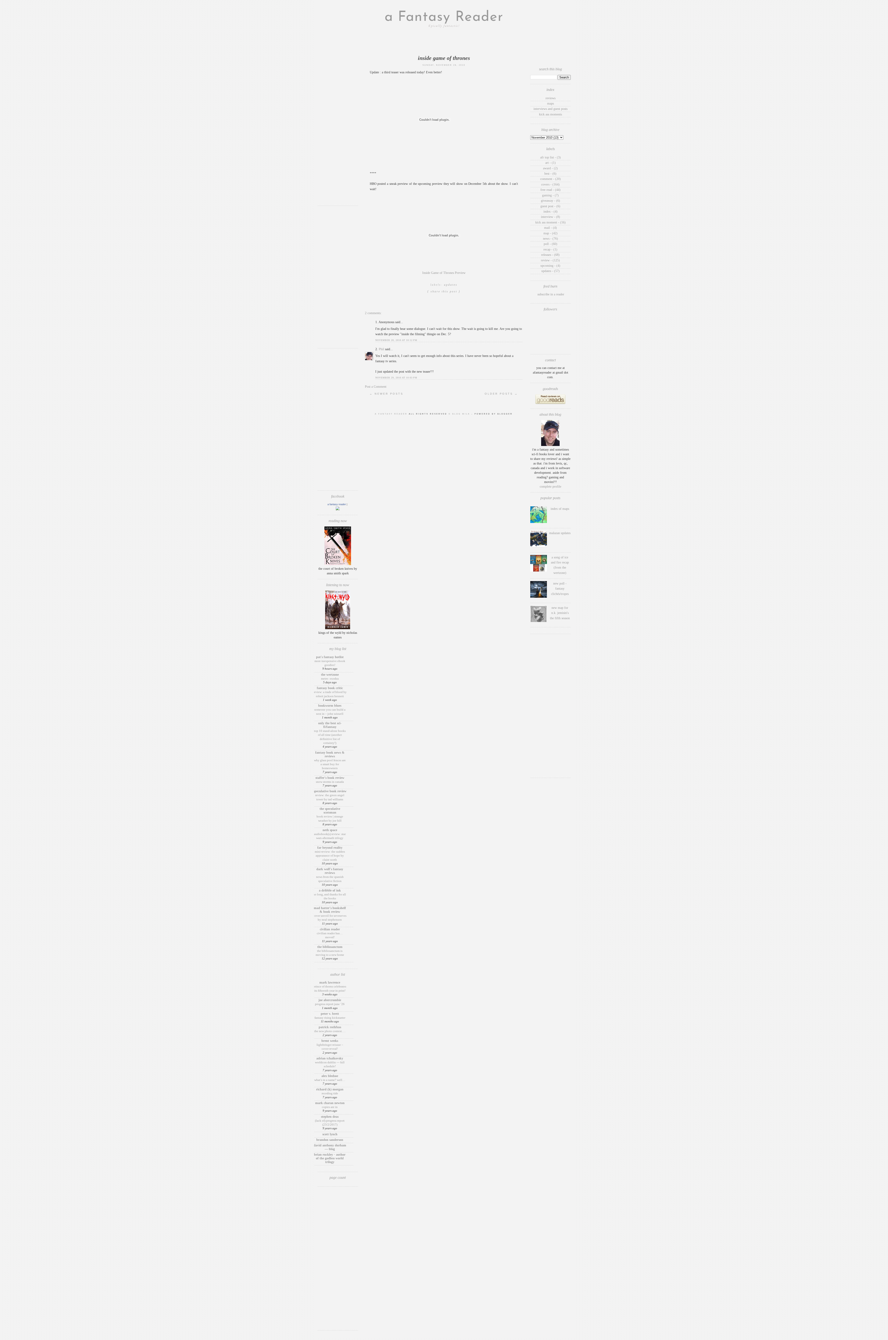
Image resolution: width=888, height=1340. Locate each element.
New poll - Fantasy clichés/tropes (560, 589)
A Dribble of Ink (330, 890)
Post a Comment (375, 386)
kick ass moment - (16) (550, 222)
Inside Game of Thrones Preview (444, 273)
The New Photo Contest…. (329, 1031)
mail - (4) (550, 227)
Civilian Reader (330, 929)
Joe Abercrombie (329, 1000)
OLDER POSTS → (501, 393)
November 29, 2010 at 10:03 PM (396, 377)
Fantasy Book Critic (330, 688)
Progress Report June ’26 (330, 1004)
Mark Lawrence (329, 982)
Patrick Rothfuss (330, 1027)
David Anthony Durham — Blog (330, 1147)
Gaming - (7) (550, 195)
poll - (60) (550, 244)
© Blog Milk (460, 414)
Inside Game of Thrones (444, 58)
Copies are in (330, 1107)
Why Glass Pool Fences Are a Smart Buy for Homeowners (330, 764)
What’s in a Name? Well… (329, 1080)
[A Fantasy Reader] (337, 509)
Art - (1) (550, 162)
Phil (381, 349)
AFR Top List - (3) (550, 157)
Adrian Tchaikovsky (329, 1058)
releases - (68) (550, 255)
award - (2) (550, 168)
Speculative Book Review (329, 791)
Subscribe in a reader (550, 294)
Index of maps (560, 509)
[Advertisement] (338, 133)
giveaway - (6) (550, 200)
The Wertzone (330, 674)
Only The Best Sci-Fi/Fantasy (330, 725)
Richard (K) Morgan (329, 1089)
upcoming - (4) (550, 265)
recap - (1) (550, 249)
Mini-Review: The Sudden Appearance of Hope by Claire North (330, 855)
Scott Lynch (329, 1134)
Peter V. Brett (330, 1013)
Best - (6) (550, 173)
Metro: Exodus (330, 678)
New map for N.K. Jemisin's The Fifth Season (560, 613)
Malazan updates (559, 533)
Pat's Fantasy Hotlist (330, 657)
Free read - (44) (550, 190)
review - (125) (550, 260)
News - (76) (550, 238)
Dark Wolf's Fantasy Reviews (329, 871)
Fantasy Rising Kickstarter (329, 1017)
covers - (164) (550, 184)
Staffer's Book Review (329, 778)
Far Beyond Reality (329, 847)
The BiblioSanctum (329, 947)
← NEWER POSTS (386, 393)
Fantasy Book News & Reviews (330, 754)
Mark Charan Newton (330, 1103)
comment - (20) (550, 179)
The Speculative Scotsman (330, 810)
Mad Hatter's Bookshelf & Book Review (330, 909)
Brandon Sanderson (329, 1140)
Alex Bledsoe (329, 1076)
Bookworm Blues (329, 705)
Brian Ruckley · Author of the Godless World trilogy (329, 1158)
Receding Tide (330, 1093)
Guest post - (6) (550, 206)
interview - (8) (550, 217)
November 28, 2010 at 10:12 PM (396, 340)
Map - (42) (550, 233)
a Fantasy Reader (444, 17)
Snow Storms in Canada (330, 781)
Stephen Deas (330, 1116)
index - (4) (550, 211)
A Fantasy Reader (336, 504)
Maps (550, 103)
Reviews (550, 98)
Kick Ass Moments (550, 114)
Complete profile (550, 486)
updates (450, 284)
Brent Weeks (329, 1041)
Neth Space (330, 830)
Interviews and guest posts (550, 109)
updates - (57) (550, 271)
